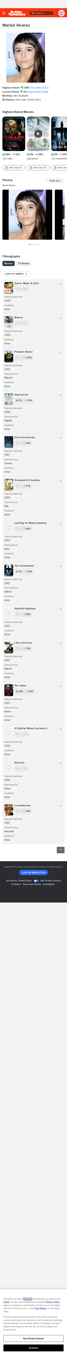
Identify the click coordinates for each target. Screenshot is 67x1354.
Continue (33, 1348)
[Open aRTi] (61, 13)
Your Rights (40, 1308)
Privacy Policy (53, 1302)
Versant (28, 1299)
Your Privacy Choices (50, 880)
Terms (6, 1302)
